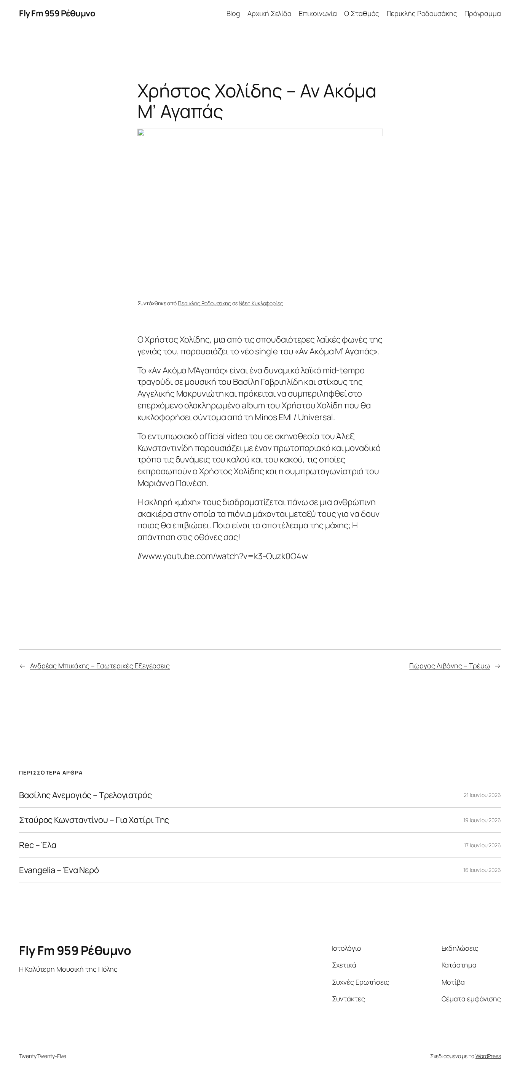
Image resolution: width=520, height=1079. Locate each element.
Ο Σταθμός (361, 13)
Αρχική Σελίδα (269, 13)
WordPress (488, 1056)
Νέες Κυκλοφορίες (261, 303)
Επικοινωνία (318, 13)
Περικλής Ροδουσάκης (422, 13)
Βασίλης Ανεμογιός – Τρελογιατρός (85, 795)
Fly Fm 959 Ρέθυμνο (57, 13)
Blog (234, 13)
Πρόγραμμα (482, 13)
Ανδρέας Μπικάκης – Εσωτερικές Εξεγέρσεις (100, 665)
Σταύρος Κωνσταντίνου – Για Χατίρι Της (94, 820)
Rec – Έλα (37, 845)
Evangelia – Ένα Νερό (59, 870)
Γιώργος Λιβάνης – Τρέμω (449, 665)
